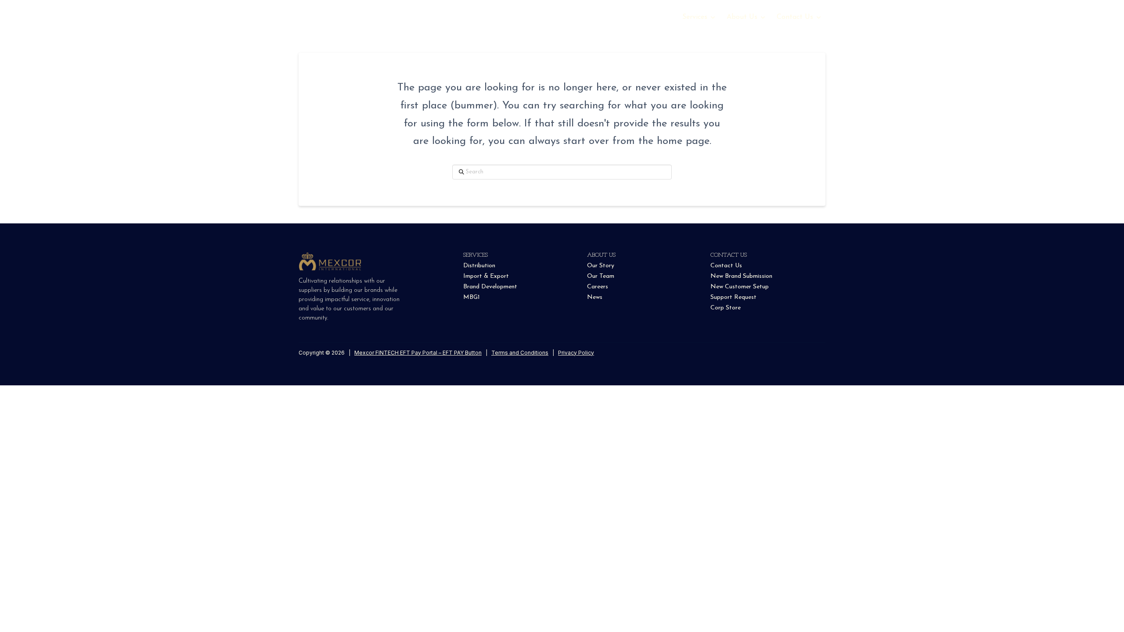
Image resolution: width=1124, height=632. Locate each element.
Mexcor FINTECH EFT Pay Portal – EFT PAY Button (418, 352)
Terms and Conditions (519, 352)
